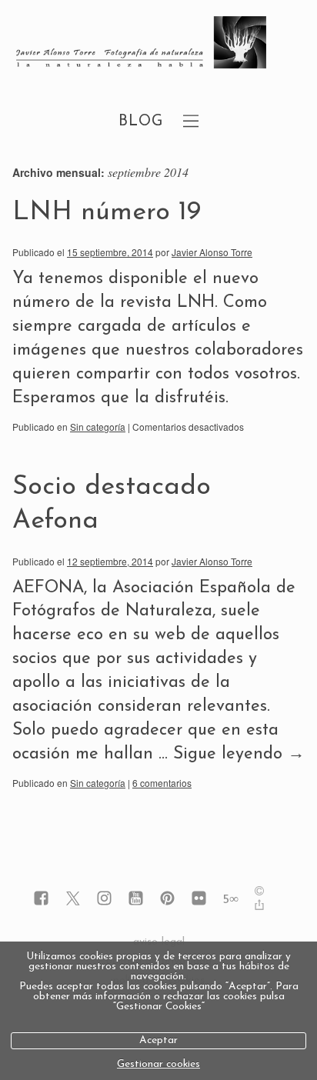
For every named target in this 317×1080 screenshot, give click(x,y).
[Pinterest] (167, 899)
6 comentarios (162, 782)
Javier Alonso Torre (212, 251)
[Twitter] (73, 899)
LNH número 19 (106, 212)
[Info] (259, 892)
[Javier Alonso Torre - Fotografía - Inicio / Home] (141, 43)
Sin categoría (97, 426)
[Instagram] (104, 899)
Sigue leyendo (239, 754)
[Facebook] (41, 899)
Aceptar (158, 1040)
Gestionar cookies (158, 1064)
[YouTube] (136, 899)
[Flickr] (199, 899)
